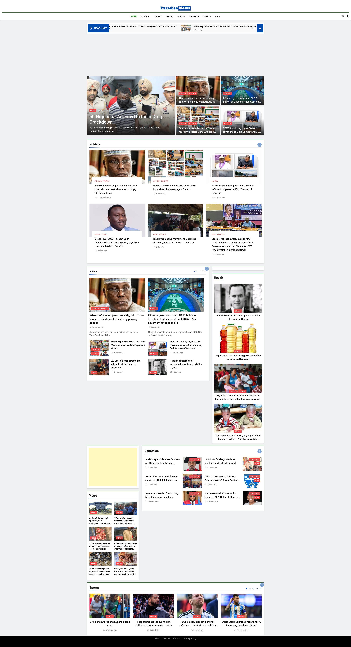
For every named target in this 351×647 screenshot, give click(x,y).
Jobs (217, 16)
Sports (207, 16)
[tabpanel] (110, 613)
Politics (158, 16)
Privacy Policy (190, 639)
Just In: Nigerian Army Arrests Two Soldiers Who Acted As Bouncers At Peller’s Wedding (126, 122)
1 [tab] (246, 588)
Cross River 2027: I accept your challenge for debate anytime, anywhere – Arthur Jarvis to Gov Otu (117, 242)
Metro (169, 16)
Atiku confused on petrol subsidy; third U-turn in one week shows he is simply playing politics (197, 102)
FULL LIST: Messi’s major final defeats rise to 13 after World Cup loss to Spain (197, 625)
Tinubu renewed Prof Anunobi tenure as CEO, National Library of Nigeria (222, 497)
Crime (94, 372)
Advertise (177, 639)
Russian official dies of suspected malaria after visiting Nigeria (186, 364)
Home (134, 16)
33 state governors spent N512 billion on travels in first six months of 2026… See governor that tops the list (172, 319)
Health (181, 16)
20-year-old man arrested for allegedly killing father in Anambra (126, 364)
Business (194, 16)
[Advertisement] (175, 54)
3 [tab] (253, 588)
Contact (166, 639)
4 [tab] (257, 588)
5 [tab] (260, 588)
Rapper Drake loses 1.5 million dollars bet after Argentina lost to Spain (154, 625)
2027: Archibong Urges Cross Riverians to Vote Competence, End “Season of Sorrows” (242, 132)
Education (194, 460)
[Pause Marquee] (260, 28)
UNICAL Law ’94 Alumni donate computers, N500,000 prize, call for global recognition (161, 480)
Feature (227, 93)
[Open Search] (343, 16)
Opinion (182, 93)
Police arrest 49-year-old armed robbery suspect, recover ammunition (99, 546)
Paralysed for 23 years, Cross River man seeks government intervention (125, 571)
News (144, 16)
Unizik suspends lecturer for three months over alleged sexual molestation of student (162, 463)
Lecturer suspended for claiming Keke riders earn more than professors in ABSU (161, 497)
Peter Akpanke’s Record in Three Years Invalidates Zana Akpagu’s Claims (170, 26)
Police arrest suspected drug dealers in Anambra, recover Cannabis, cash (100, 571)
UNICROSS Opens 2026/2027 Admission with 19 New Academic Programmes (222, 480)
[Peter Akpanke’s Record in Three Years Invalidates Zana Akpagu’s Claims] (126, 28)
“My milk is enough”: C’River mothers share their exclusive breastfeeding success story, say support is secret (238, 399)
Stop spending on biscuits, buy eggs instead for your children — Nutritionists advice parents (238, 439)
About (157, 639)
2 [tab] (249, 588)
